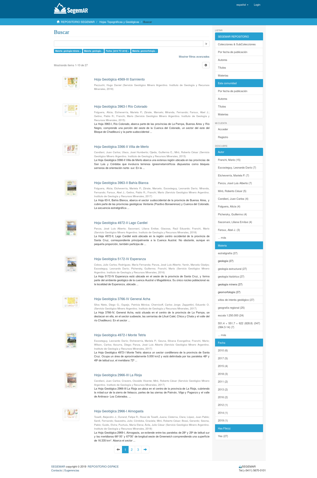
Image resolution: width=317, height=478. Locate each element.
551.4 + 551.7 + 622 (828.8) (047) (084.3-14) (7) (239, 325)
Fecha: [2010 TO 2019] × (117, 50)
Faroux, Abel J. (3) (229, 230)
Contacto (56, 470)
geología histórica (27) (231, 276)
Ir (206, 43)
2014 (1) (223, 413)
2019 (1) (223, 420)
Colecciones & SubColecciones (237, 44)
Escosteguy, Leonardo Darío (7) (237, 167)
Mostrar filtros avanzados (194, 56)
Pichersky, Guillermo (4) (232, 214)
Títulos (222, 67)
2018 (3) (223, 374)
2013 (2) (223, 389)
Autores (222, 60)
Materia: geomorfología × (144, 50)
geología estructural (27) (232, 269)
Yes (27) (223, 436)
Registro (223, 137)
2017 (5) (223, 358)
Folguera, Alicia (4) (229, 206)
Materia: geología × (93, 50)
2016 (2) (223, 397)
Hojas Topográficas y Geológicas (119, 22)
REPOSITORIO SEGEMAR (78, 22)
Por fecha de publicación (232, 52)
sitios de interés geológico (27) (236, 300)
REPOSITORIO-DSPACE (103, 466)
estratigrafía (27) (228, 253)
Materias (223, 75)
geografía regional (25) (231, 307)
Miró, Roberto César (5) (232, 191)
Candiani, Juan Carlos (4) (233, 198)
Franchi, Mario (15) (229, 160)
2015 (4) (223, 366)
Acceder (223, 129)
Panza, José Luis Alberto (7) (235, 183)
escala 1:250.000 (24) (231, 315)
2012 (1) (223, 405)
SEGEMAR (58, 466)
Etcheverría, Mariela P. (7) (233, 175)
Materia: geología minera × (68, 50)
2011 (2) (223, 381)
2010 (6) (223, 350)
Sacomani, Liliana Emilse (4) (235, 222)
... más (222, 237)
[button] (242, 4)
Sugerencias (71, 470)
